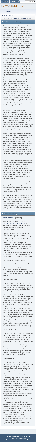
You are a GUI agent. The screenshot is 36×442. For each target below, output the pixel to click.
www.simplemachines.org (10, 345)
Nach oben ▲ (29, 436)
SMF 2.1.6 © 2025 (14, 438)
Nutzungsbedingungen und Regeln (16, 436)
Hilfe (4, 436)
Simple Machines (22, 438)
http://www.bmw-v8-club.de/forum (14, 223)
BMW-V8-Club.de (8, 218)
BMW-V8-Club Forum (12, 6)
